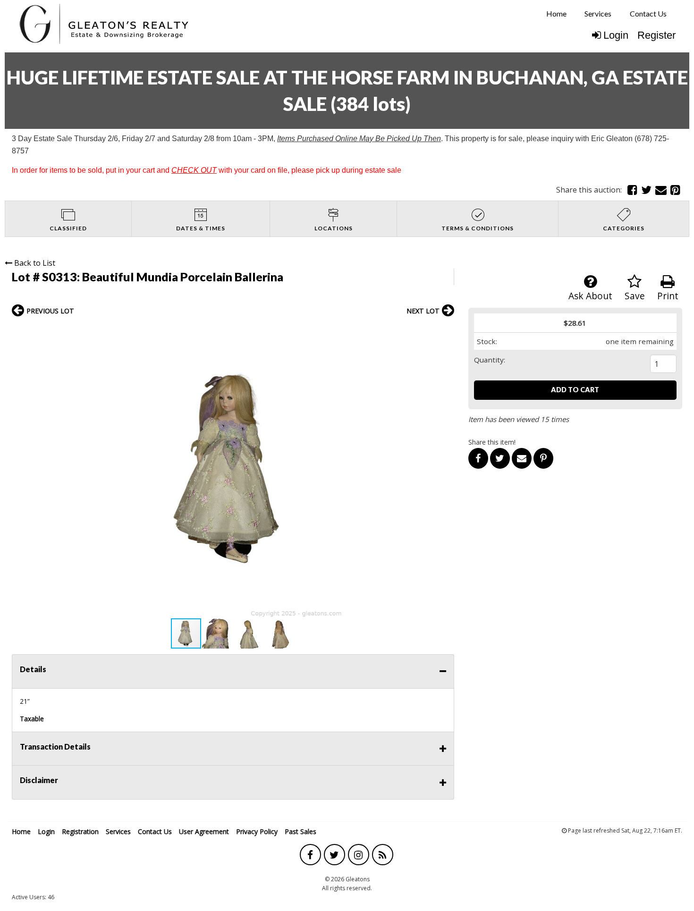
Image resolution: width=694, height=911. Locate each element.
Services (597, 13)
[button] (445, 330)
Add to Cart (575, 390)
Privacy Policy (257, 831)
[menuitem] (556, 14)
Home (556, 13)
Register (656, 35)
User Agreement (204, 831)
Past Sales (300, 831)
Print (667, 295)
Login (615, 35)
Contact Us (648, 13)
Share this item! (492, 442)
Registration (80, 831)
